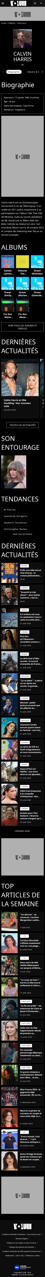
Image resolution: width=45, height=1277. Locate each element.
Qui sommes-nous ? (34, 1234)
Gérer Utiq (20, 1256)
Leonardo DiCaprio (16, 516)
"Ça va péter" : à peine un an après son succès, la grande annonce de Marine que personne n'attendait (31, 687)
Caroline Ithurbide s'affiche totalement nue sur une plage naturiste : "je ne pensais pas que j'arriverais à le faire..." (30, 948)
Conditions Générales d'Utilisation (14, 1234)
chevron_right (42, 71)
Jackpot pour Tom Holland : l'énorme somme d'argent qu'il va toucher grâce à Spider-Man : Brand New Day (30, 820)
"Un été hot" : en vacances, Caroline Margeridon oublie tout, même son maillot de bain (29, 920)
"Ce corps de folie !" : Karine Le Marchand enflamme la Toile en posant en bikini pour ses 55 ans (31, 985)
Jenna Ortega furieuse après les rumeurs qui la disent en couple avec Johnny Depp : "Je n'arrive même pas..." (31, 1159)
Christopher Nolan (15, 529)
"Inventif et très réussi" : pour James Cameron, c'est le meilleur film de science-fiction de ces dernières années (30, 599)
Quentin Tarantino (15, 522)
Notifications (9, 1256)
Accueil (3, 23)
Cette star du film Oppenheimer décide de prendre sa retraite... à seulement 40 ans (30, 1033)
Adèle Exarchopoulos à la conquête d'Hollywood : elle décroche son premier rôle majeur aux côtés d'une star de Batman (31, 798)
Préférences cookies (33, 1256)
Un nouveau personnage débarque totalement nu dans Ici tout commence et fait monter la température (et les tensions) (31, 1058)
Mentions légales (22, 1239)
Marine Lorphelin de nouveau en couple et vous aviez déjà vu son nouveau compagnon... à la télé (31, 1116)
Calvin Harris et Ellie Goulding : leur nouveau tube (17, 403)
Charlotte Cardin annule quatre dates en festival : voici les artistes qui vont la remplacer (30, 730)
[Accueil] (18, 3)
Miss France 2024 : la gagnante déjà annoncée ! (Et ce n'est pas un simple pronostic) (31, 1095)
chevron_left (2, 71)
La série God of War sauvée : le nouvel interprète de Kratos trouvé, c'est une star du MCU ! (30, 664)
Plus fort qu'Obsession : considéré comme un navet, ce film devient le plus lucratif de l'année (31, 643)
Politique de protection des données (21, 1247)
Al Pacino (10, 509)
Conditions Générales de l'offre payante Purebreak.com (21, 1251)
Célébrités (11, 23)
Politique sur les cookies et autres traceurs (21, 1243)
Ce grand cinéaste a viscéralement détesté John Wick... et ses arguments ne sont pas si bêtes (31, 1077)
